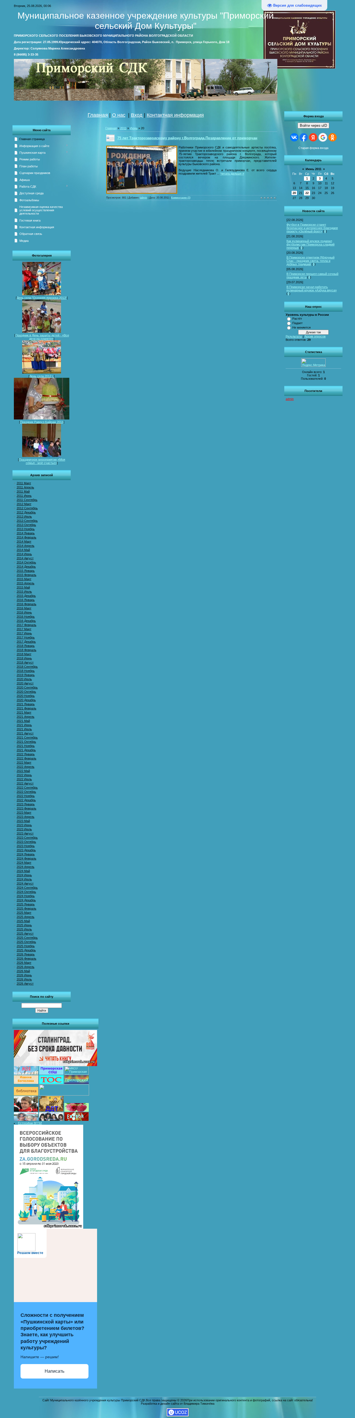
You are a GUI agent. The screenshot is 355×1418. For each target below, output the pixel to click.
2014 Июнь (24, 554)
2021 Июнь (24, 725)
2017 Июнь (24, 633)
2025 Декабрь (26, 950)
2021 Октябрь (26, 741)
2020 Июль (24, 679)
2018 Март (24, 654)
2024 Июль (24, 879)
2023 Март (24, 812)
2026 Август (25, 983)
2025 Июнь (24, 925)
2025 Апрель (25, 916)
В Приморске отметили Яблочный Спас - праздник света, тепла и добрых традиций (310, 261)
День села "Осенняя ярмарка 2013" (42, 297)
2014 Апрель (25, 545)
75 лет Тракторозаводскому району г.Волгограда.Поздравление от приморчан (187, 138)
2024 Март (24, 862)
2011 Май (23, 491)
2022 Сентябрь (27, 787)
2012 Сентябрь (27, 508)
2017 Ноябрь (26, 637)
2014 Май (23, 550)
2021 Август (25, 733)
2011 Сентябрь (27, 499)
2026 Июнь (24, 975)
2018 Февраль (26, 650)
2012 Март (24, 504)
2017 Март (24, 629)
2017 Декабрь (26, 641)
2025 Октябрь (26, 941)
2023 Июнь (24, 825)
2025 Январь (26, 904)
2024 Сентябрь (27, 887)
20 (294, 193)
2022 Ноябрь (26, 796)
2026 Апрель (25, 966)
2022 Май (23, 771)
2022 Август (25, 783)
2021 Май (23, 720)
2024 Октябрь (26, 891)
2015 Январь (26, 570)
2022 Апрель (25, 766)
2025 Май (23, 921)
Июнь (134, 128)
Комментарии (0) (181, 197)
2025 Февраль (26, 908)
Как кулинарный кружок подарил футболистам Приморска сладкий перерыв (310, 244)
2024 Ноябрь (26, 896)
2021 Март (24, 712)
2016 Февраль (26, 604)
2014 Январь (26, 533)
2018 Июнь (24, 658)
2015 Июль (24, 591)
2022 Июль (24, 779)
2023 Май (23, 821)
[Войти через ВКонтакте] (294, 137)
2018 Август (25, 662)
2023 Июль (24, 829)
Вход (137, 115)
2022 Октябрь (26, 791)
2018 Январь (26, 645)
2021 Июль (24, 729)
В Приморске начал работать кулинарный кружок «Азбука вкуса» (311, 288)
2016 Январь (26, 600)
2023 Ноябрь (26, 846)
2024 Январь (26, 854)
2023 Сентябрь (27, 837)
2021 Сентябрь (27, 737)
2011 (123, 128)
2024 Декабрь (26, 900)
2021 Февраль (26, 708)
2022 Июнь (24, 775)
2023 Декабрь (26, 850)
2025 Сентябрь (27, 937)
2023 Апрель (25, 816)
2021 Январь (26, 704)
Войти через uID (313, 125)
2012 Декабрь (26, 512)
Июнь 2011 (313, 169)
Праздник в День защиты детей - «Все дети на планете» (42, 337)
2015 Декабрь (26, 595)
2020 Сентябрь (27, 687)
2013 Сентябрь (27, 520)
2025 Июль (24, 929)
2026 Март (24, 962)
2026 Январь (26, 954)
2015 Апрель (25, 583)
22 (307, 193)
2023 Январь (26, 804)
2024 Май (23, 871)
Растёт (297, 318)
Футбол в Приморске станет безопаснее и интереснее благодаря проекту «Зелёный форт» (312, 228)
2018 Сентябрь (27, 666)
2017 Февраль (26, 625)
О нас (118, 115)
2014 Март (24, 541)
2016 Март (24, 608)
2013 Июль (24, 516)
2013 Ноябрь (26, 529)
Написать (54, 1371)
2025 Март (24, 912)
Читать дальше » (232, 173)
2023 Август (25, 833)
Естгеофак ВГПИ (30, 1123)
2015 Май (23, 587)
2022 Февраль (26, 758)
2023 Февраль (26, 808)
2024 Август (25, 883)
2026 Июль (24, 979)
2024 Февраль (26, 858)
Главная (98, 115)
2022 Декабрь (26, 800)
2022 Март (24, 762)
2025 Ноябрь (26, 946)
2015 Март (24, 579)
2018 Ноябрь (26, 670)
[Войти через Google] (322, 137)
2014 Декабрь (26, 566)
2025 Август (25, 933)
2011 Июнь (24, 495)
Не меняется (301, 327)
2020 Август (25, 683)
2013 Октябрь (26, 525)
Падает (297, 323)
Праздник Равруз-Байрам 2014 (42, 422)
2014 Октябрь (26, 562)
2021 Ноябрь (26, 746)
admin (290, 399)
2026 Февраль (26, 958)
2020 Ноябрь (26, 695)
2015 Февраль (26, 575)
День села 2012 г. (41, 376)
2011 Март (24, 483)
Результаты (294, 336)
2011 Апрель (25, 487)
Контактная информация (175, 115)
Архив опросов (315, 336)
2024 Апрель (25, 866)
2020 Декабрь (26, 700)
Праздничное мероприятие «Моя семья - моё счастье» (42, 461)
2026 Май (23, 971)
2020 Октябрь (26, 691)
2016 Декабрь (26, 620)
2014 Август (25, 558)
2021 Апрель (25, 716)
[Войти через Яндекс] (313, 137)
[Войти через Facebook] (304, 137)
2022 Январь (26, 754)
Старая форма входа (313, 148)
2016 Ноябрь (26, 616)
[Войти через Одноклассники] (332, 137)
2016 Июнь (24, 612)
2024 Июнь (24, 875)
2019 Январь (26, 675)
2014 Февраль (26, 537)
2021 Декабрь (26, 750)
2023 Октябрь (26, 841)
